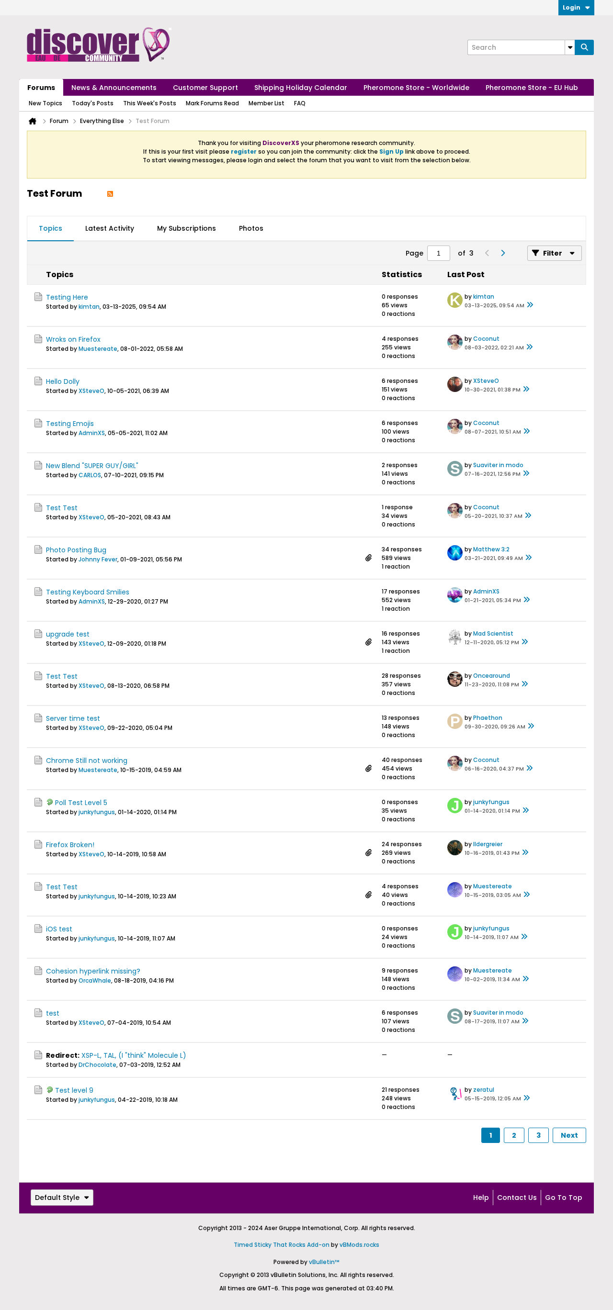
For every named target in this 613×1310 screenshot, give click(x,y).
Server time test (73, 718)
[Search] (584, 47)
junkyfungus (97, 812)
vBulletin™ (324, 1262)
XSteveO (91, 391)
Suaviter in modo (498, 465)
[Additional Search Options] (570, 47)
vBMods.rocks (359, 1245)
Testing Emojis (70, 423)
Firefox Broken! (70, 845)
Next (569, 1135)
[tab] (50, 228)
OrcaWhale (95, 980)
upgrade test (68, 634)
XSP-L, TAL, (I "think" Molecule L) (133, 1055)
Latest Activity (109, 228)
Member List (266, 103)
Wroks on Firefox (73, 339)
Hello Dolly (62, 381)
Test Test (62, 508)
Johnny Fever (98, 559)
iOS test (59, 929)
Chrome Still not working (86, 760)
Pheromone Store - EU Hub (532, 87)
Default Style (57, 1197)
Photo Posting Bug (76, 550)
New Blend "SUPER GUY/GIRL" (92, 465)
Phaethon (487, 718)
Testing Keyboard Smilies (87, 592)
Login (571, 7)
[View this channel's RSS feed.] (110, 193)
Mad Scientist (493, 633)
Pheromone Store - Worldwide (416, 87)
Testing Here (67, 297)
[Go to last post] (530, 305)
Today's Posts (93, 103)
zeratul (483, 1090)
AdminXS (92, 433)
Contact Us (517, 1197)
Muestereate (98, 349)
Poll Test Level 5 (81, 802)
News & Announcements (114, 87)
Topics (50, 228)
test (52, 1013)
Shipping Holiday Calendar (300, 87)
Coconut (486, 339)
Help (481, 1197)
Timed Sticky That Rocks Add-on (281, 1245)
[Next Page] (502, 253)
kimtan (89, 306)
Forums (41, 87)
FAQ (300, 103)
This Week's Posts (149, 103)
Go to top (563, 1197)
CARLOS (90, 475)
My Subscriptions (186, 228)
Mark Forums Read (212, 103)
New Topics (45, 103)
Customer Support (205, 87)
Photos (251, 228)
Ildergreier (487, 844)
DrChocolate (97, 1065)
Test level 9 (74, 1090)
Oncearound (491, 676)
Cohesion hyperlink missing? (93, 971)
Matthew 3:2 (491, 549)
